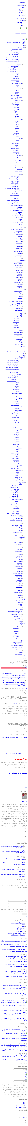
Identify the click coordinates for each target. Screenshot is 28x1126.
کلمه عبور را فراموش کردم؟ (17, 663)
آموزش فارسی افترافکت (13, 52)
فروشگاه (22, 313)
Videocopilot (16, 322)
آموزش (20, 315)
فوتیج (20, 330)
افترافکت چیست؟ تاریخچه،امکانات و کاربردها (14, 682)
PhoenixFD (19, 272)
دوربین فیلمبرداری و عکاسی (15, 301)
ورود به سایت (24, 662)
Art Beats (17, 323)
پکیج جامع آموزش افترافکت (18, 923)
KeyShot (17, 145)
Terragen (20, 284)
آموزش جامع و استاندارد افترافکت (16, 933)
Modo (17, 131)
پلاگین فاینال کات (15, 183)
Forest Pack (19, 277)
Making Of (19, 246)
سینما (20, 311)
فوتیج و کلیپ (19, 208)
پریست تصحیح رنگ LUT (16, 210)
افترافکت (22, 924)
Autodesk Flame (15, 80)
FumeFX (20, 274)
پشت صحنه (19, 243)
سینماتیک (19, 258)
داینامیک (17, 114)
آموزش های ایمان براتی (13, 50)
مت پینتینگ (19, 169)
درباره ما (20, 8)
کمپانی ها (19, 316)
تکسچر (20, 219)
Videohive (16, 320)
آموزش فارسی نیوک (14, 62)
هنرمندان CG (18, 310)
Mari (18, 157)
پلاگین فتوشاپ (15, 184)
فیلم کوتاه (19, 239)
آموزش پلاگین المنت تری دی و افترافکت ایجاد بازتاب (15, 1005)
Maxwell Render (15, 148)
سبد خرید (22, 3)
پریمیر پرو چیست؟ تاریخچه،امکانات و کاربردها (14, 680)
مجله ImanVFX (21, 929)
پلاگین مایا (16, 179)
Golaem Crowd (18, 267)
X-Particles (19, 287)
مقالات (20, 294)
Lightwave (16, 129)
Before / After (18, 256)
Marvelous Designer (17, 263)
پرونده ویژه (19, 299)
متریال (17, 109)
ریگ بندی (17, 105)
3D (21, 119)
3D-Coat (17, 165)
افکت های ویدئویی (17, 332)
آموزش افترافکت (14, 66)
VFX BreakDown (17, 251)
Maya (17, 122)
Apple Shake (16, 78)
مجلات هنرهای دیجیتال (16, 215)
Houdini (17, 126)
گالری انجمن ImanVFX (16, 229)
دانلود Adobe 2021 (20, 931)
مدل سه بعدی (18, 344)
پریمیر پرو (22, 926)
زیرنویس (17, 196)
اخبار (23, 289)
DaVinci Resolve (15, 98)
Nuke (17, 73)
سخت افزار (19, 303)
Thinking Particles (17, 282)
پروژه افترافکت (18, 334)
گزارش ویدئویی (18, 306)
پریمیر (17, 85)
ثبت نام (25, 663)
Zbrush (17, 162)
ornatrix (20, 279)
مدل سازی (16, 102)
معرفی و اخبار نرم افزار (16, 304)
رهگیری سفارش (21, 5)
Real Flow (19, 262)
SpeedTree (19, 286)
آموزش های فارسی (17, 49)
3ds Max (17, 121)
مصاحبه (20, 298)
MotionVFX (16, 327)
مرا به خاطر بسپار (14, 662)
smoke (17, 81)
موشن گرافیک (15, 201)
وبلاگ (23, 43)
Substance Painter (15, 159)
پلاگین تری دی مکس (14, 177)
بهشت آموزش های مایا (21, 759)
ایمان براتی (16, 703)
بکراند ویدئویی (18, 339)
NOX (17, 153)
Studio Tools (16, 134)
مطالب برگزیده (18, 291)
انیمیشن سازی (18, 100)
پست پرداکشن (18, 171)
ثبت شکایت (19, 10)
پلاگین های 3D (15, 186)
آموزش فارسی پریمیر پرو (13, 54)
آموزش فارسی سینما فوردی (12, 57)
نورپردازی (16, 112)
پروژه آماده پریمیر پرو (16, 205)
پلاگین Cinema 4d (15, 181)
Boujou (17, 92)
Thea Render (16, 152)
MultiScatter (19, 270)
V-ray (17, 140)
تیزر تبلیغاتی (19, 238)
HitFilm (17, 76)
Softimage (16, 133)
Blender (17, 128)
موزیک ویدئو (19, 231)
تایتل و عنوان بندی (14, 195)
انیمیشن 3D (19, 234)
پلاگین (20, 174)
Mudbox (17, 164)
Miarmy (20, 268)
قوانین (20, 12)
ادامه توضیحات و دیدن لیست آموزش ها (18, 773)
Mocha (17, 90)
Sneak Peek (19, 248)
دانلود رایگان (22, 172)
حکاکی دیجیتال (15, 104)
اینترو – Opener (15, 193)
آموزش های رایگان (20, 1105)
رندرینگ (17, 116)
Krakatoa (17, 147)
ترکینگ (20, 88)
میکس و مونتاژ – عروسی (13, 203)
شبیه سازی (22, 260)
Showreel (19, 253)
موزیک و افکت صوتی (17, 213)
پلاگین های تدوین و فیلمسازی (12, 188)
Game (20, 244)
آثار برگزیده (22, 227)
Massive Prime (18, 265)
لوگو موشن (16, 198)
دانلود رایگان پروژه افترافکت (18, 935)
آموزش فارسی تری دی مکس (12, 59)
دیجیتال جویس (15, 318)
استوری (23, 346)
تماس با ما (22, 7)
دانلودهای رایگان (21, 928)
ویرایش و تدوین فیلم (17, 83)
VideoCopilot (13, 69)
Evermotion (16, 325)
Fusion (17, 74)
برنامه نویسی (16, 117)
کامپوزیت (19, 64)
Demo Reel (19, 255)
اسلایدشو (17, 191)
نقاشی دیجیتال (18, 167)
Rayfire (20, 280)
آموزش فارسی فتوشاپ (13, 56)
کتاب (20, 296)
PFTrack (17, 93)
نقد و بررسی (19, 308)
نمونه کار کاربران (18, 232)
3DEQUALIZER (15, 95)
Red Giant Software (11, 71)
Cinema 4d (16, 124)
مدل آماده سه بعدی (17, 225)
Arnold (17, 141)
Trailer (20, 250)
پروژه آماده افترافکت (17, 189)
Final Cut (17, 86)
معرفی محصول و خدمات (13, 200)
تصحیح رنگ (19, 97)
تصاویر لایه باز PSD (17, 222)
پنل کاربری (22, 2)
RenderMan (16, 150)
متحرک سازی (15, 107)
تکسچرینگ (16, 110)
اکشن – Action (18, 217)
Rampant (17, 329)
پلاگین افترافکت (15, 176)
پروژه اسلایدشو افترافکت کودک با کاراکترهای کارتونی (14, 1050)
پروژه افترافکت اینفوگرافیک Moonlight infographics (15, 1059)
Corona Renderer (15, 143)
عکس (20, 220)
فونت (20, 224)
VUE (17, 136)
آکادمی (23, 45)
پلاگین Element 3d (12, 68)
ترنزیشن (20, 212)
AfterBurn (19, 275)
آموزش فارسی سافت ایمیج (12, 61)
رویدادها (20, 292)
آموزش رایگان (21, 47)
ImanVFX (25, 1117)
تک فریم (20, 236)
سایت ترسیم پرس (20, 1107)
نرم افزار (19, 207)
